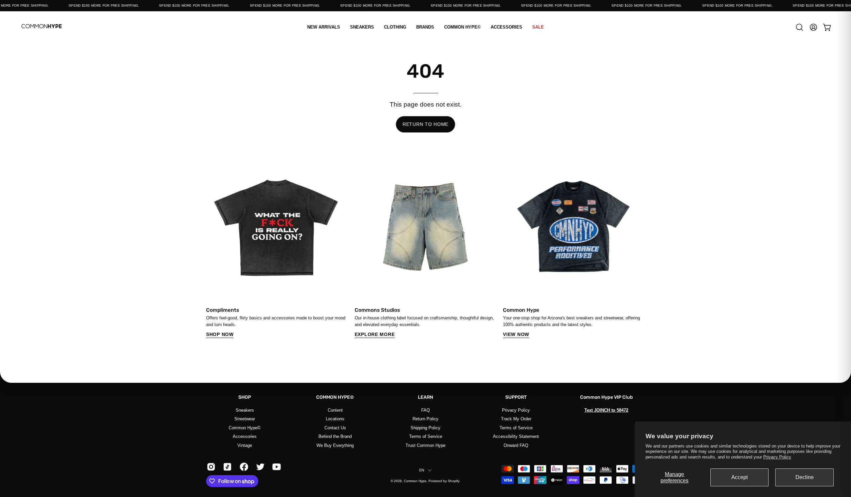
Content (335, 410)
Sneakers (245, 410)
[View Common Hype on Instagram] (210, 467)
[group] (425, 247)
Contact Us (335, 427)
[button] (395, 27)
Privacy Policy (777, 457)
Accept (739, 477)
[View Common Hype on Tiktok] (226, 467)
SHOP (244, 397)
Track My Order (516, 418)
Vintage (244, 445)
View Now (516, 334)
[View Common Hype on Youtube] (275, 467)
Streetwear (244, 418)
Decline (804, 477)
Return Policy (425, 418)
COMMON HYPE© (335, 397)
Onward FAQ (516, 445)
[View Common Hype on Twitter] (259, 467)
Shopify (453, 481)
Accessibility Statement (516, 436)
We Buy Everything (335, 445)
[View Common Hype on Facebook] (243, 467)
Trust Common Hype (425, 445)
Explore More (375, 334)
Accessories (245, 436)
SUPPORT (516, 397)
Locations (335, 418)
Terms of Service (425, 436)
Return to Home (425, 124)
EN (421, 470)
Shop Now (220, 334)
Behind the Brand (335, 436)
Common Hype (415, 481)
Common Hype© (245, 427)
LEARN (425, 397)
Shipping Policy (425, 427)
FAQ (425, 410)
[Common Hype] (41, 27)
